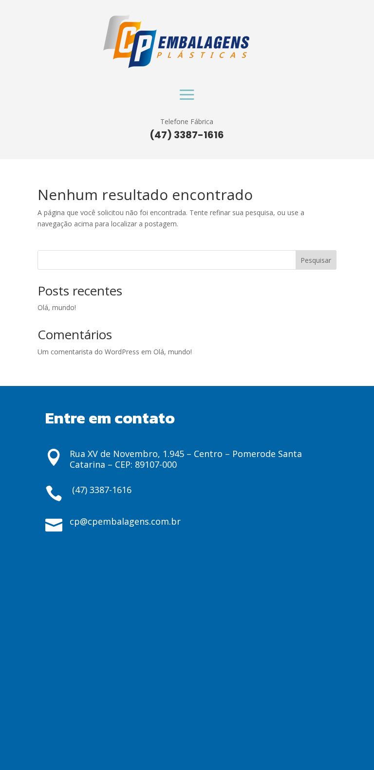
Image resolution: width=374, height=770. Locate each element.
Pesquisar (315, 260)
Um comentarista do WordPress (88, 351)
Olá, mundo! (56, 307)
